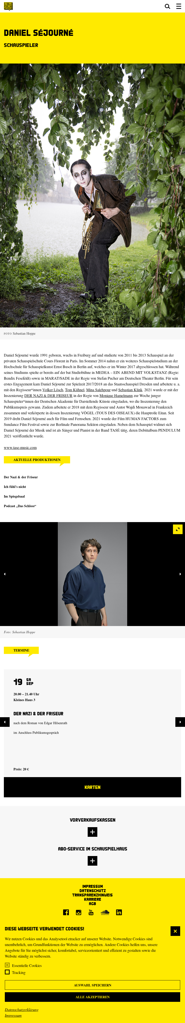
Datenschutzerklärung (22, 1009)
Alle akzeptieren (93, 996)
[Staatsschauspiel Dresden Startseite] (8, 6)
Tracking (19, 972)
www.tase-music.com (20, 447)
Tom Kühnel (74, 389)
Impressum (13, 1015)
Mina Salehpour (98, 389)
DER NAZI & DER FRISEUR (48, 395)
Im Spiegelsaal (14, 496)
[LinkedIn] (119, 912)
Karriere (92, 899)
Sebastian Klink (130, 389)
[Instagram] (78, 912)
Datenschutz (92, 890)
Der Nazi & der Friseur (21, 477)
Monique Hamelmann (116, 395)
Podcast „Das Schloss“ (20, 505)
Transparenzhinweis (92, 894)
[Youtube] (91, 912)
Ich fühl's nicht (15, 486)
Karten (92, 787)
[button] (167, 6)
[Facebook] (66, 912)
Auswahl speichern (92, 985)
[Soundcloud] (105, 912)
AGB (92, 903)
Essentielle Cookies (27, 965)
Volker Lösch (52, 389)
